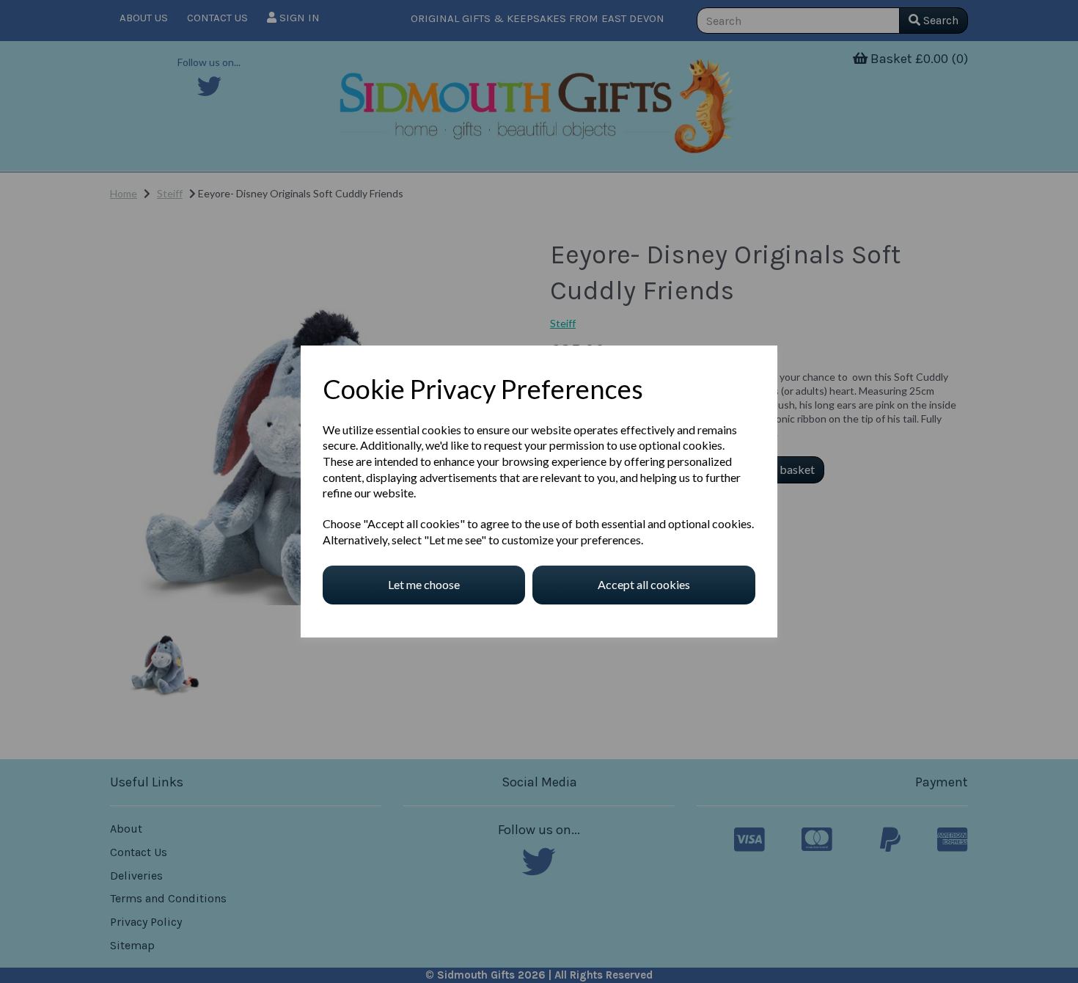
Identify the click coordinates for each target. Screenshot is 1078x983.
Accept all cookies (644, 584)
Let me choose (424, 584)
